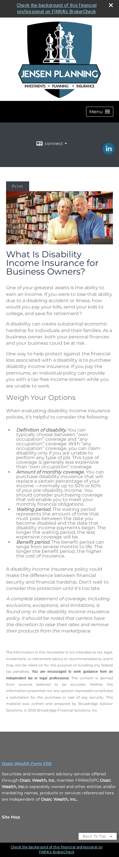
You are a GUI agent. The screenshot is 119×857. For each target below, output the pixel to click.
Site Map (11, 817)
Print (17, 186)
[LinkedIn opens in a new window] (108, 152)
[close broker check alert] (111, 5)
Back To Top (95, 836)
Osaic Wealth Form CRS (27, 763)
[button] (99, 112)
